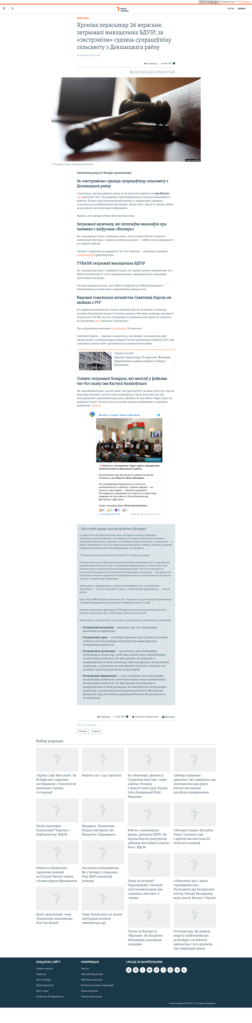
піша (80, 197)
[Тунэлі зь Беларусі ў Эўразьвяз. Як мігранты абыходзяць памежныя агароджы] (149, 916)
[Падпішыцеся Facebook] (135, 970)
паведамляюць (85, 255)
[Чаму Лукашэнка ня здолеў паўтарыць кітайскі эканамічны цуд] (103, 899)
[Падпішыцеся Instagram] (170, 970)
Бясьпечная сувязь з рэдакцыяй (97, 985)
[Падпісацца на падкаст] (156, 970)
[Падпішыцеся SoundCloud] (163, 970)
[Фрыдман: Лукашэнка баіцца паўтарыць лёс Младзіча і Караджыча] (103, 810)
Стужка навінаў (44, 969)
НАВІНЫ (242, 9)
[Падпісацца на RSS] (184, 970)
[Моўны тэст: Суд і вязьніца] (103, 760)
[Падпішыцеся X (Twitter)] (142, 970)
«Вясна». (96, 405)
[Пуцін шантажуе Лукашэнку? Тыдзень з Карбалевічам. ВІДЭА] (57, 810)
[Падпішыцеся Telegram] (177, 970)
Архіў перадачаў (45, 985)
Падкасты (41, 974)
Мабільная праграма (92, 980)
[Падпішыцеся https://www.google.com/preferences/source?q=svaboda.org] (129, 970)
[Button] (151, 64)
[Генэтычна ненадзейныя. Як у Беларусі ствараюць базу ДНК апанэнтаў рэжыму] (103, 852)
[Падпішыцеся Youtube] (149, 970)
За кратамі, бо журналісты (49, 997)
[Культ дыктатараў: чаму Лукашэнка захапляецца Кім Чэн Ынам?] (57, 899)
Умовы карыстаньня (91, 997)
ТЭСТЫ (230, 9)
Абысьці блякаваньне (92, 974)
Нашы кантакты (89, 991)
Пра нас (85, 969)
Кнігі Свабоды (43, 980)
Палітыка (83, 18)
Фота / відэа (42, 991)
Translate (245, 2)
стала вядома (119, 328)
